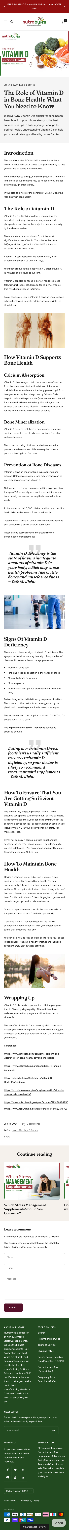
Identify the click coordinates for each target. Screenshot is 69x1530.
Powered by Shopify (30, 1500)
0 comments (33, 1123)
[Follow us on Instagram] (23, 1470)
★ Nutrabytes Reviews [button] (35, 1526)
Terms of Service (32, 1247)
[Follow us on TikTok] (15, 1477)
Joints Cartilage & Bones (19, 85)
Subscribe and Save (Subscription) (48, 1369)
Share (7, 1136)
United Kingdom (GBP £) (17, 1491)
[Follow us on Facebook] (8, 1470)
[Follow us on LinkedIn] (23, 1477)
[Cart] (63, 21)
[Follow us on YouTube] (8, 1477)
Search (41, 1332)
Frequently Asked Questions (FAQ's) (47, 1379)
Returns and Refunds (49, 1338)
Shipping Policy (46, 1351)
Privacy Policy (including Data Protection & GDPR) (51, 1359)
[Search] (11, 21)
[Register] (53, 1430)
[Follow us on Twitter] (15, 1470)
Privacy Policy (11, 1247)
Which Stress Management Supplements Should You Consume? (25, 1209)
